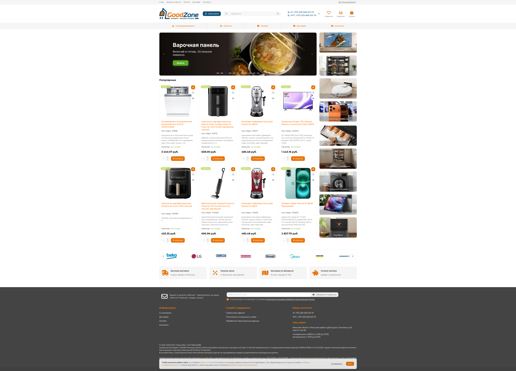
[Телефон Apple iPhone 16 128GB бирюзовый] (298, 183)
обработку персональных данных (243, 365)
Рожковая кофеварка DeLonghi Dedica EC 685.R (257, 204)
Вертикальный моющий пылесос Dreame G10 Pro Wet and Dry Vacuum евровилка (217, 206)
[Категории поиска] (226, 13)
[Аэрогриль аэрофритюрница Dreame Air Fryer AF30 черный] (177, 183)
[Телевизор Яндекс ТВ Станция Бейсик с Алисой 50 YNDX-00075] (298, 101)
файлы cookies (206, 362)
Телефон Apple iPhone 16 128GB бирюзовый (297, 204)
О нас (161, 2)
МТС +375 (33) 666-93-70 (303, 15)
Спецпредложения (185, 26)
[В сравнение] (193, 98)
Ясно (350, 364)
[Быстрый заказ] (193, 87)
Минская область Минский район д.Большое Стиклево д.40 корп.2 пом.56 (322, 328)
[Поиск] (278, 14)
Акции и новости (174, 2)
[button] (164, 54)
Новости (227, 26)
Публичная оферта (235, 313)
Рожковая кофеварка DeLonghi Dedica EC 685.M (257, 122)
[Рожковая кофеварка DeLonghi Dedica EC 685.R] (258, 183)
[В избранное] (193, 93)
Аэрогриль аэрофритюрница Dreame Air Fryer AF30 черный (176, 204)
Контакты (207, 2)
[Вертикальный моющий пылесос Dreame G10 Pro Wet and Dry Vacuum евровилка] (217, 183)
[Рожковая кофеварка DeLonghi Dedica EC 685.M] (258, 101)
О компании (165, 313)
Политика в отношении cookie (241, 317)
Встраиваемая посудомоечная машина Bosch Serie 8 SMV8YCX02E (176, 124)
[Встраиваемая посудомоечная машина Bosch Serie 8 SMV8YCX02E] (177, 101)
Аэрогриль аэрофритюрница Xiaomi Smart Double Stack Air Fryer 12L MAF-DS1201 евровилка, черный (217, 125)
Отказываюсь (336, 364)
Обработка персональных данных (242, 321)
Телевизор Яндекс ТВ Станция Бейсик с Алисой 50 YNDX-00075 (298, 122)
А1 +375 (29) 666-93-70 (302, 12)
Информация (167, 307)
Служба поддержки (238, 307)
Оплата (187, 2)
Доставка (196, 2)
